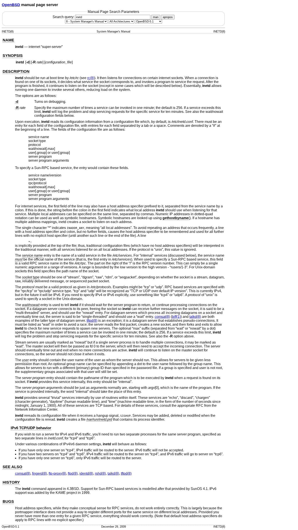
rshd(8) (100, 473)
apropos (168, 17)
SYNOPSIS (13, 55)
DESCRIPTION (16, 71)
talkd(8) (195, 316)
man (155, 17)
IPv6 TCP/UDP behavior (31, 428)
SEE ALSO (12, 467)
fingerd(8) (39, 473)
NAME (8, 40)
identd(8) (86, 473)
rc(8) (90, 78)
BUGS (8, 501)
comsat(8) (162, 316)
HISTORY (11, 482)
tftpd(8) (92, 320)
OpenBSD (11, 5)
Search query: (64, 17)
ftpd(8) (73, 473)
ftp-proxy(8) (57, 473)
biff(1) (176, 316)
